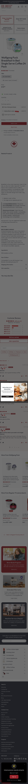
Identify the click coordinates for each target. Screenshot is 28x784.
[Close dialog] (26, 383)
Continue (7, 396)
